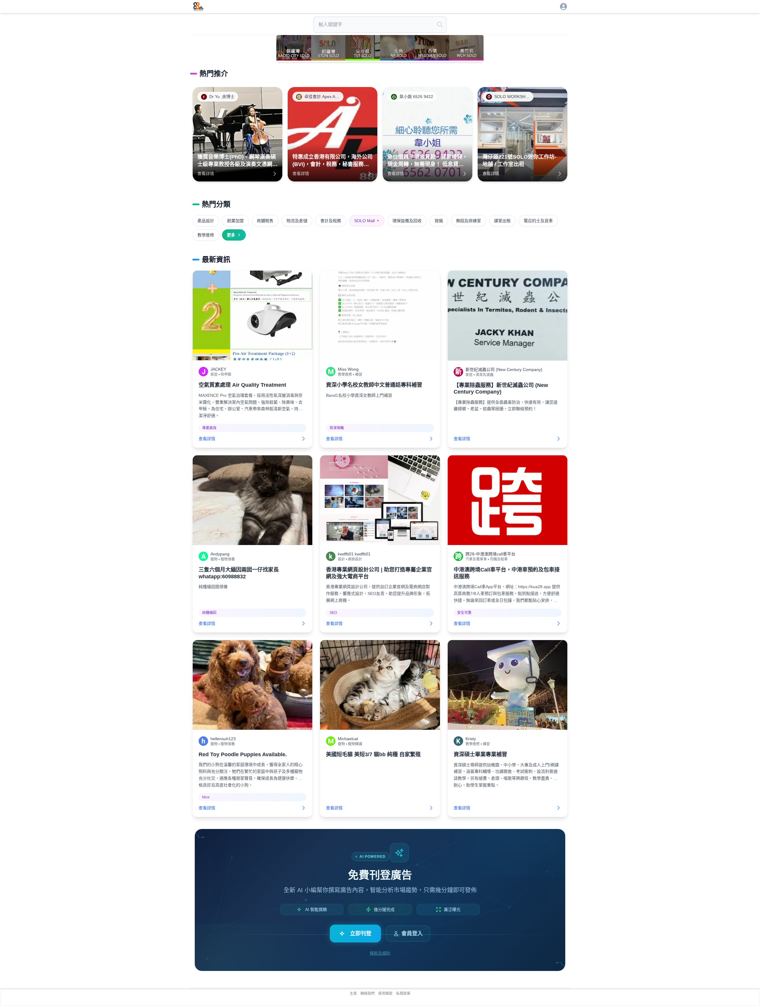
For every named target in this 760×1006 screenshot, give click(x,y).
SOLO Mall (366, 220)
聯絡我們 (367, 993)
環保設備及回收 (407, 220)
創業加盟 (235, 220)
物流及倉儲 (296, 220)
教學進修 (205, 235)
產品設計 (205, 220)
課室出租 (502, 220)
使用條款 (385, 993)
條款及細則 (380, 953)
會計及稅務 (330, 220)
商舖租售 (265, 220)
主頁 (353, 993)
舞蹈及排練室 (468, 220)
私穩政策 (403, 993)
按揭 (439, 220)
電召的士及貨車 (538, 220)
